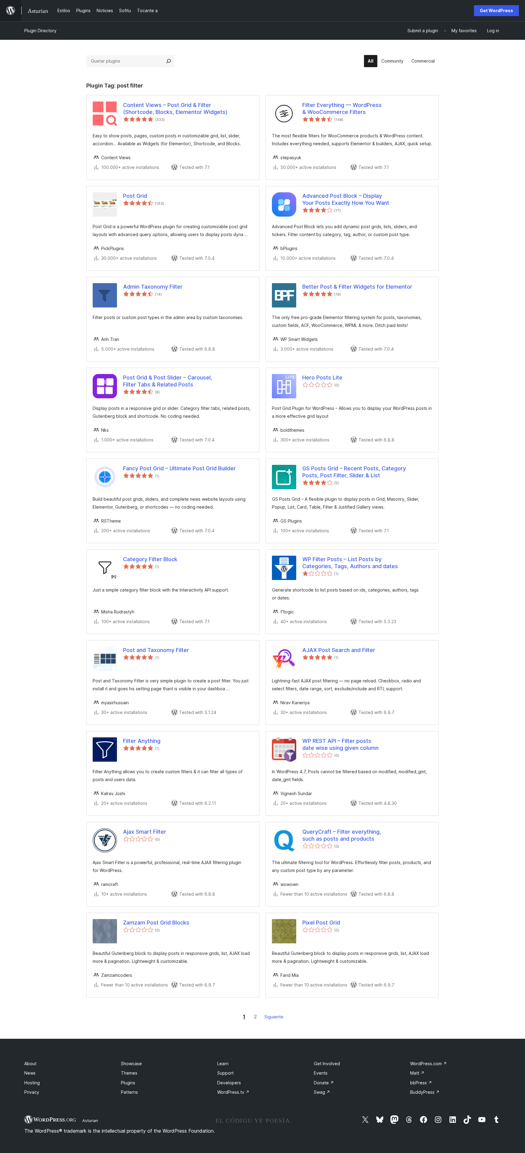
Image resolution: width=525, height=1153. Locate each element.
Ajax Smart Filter (144, 832)
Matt (417, 1073)
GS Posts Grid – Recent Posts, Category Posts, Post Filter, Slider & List (354, 472)
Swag (322, 1092)
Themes (129, 1073)
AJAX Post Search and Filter (338, 650)
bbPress (421, 1082)
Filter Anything (141, 741)
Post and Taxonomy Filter (156, 650)
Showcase (131, 1063)
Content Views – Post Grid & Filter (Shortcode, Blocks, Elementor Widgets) (175, 108)
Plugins (128, 1082)
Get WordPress (496, 10)
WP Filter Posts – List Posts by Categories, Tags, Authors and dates (350, 562)
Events (321, 1073)
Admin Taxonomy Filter (153, 286)
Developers (229, 1082)
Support (225, 1073)
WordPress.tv (233, 1092)
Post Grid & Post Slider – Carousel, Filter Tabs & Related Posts (167, 381)
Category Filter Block (150, 559)
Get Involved (327, 1063)
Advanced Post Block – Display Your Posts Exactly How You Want (345, 199)
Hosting (32, 1082)
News (30, 1073)
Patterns (129, 1092)
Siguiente (273, 1016)
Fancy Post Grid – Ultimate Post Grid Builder (179, 468)
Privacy (31, 1092)
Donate (324, 1082)
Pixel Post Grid (321, 922)
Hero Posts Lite (322, 377)
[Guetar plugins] (169, 61)
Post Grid (135, 196)
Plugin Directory (40, 30)
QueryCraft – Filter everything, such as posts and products (341, 835)
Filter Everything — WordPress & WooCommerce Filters (342, 108)
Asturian (90, 1120)
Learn (222, 1063)
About (30, 1063)
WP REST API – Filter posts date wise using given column (340, 744)
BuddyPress (425, 1092)
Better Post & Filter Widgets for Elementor (357, 286)
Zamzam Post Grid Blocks (156, 922)
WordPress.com (428, 1063)
